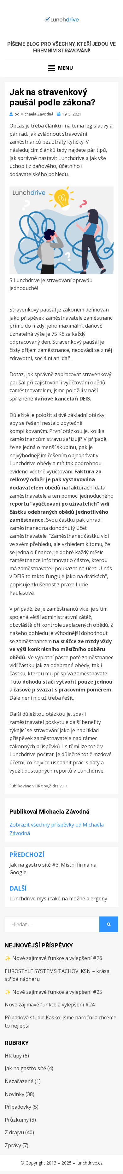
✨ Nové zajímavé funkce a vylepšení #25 (53, 991)
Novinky (14, 1094)
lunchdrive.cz (89, 1163)
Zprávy (13, 1145)
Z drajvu (56, 786)
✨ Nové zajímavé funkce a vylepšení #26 (53, 958)
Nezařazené (19, 1081)
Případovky (18, 1106)
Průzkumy (17, 1119)
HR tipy (41, 786)
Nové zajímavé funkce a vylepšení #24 (50, 1004)
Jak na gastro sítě (25, 1068)
